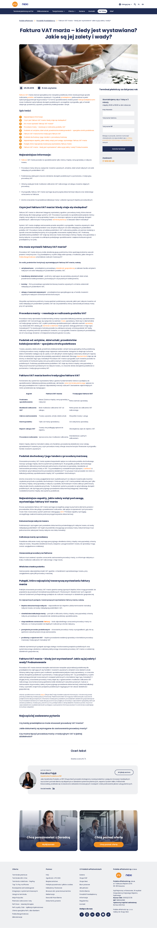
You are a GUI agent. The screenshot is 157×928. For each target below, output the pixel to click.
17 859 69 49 (108, 161)
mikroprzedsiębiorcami (86, 100)
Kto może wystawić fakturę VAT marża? (38, 124)
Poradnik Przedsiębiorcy (46, 21)
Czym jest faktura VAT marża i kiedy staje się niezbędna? (45, 120)
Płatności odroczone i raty (22, 901)
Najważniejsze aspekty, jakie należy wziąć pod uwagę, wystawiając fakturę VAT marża (55, 140)
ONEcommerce (43, 11)
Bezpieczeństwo (52, 881)
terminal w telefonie (50, 326)
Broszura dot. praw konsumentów (58, 891)
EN (143, 4)
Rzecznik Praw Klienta (54, 898)
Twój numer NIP (108, 126)
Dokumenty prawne (53, 901)
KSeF (112, 11)
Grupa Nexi (84, 881)
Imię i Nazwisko (107, 110)
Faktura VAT (23, 95)
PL (139, 4)
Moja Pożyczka (17, 898)
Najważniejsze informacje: (33, 117)
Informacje (84, 898)
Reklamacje (50, 894)
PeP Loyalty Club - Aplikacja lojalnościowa (27, 907)
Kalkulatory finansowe (54, 888)
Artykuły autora (124, 772)
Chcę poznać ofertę (108, 844)
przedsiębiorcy (66, 97)
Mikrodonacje (17, 917)
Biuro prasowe (85, 885)
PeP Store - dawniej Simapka (23, 904)
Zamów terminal (118, 149)
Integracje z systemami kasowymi (25, 891)
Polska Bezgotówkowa (27, 257)
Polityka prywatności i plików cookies (59, 885)
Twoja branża (57, 11)
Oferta (71, 11)
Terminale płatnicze (19, 875)
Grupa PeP (83, 878)
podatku (30, 97)
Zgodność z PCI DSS (53, 878)
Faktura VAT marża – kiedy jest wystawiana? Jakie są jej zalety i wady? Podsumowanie (56, 147)
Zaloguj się (126, 4)
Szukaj (135, 4)
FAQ (47, 875)
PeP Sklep (102, 11)
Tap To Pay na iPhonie (20, 885)
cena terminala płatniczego (75, 383)
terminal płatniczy (59, 220)
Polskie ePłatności (26, 21)
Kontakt (92, 11)
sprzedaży (89, 323)
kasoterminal (82, 356)
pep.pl (43, 695)
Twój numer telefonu (109, 118)
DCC (62, 512)
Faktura (24, 160)
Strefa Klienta (85, 891)
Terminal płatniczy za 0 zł (23, 11)
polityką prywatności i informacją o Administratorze (117, 139)
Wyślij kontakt (48, 844)
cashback (87, 468)
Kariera (82, 11)
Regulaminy (84, 901)
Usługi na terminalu (19, 894)
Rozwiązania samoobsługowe (23, 888)
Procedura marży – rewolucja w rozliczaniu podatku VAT (44, 127)
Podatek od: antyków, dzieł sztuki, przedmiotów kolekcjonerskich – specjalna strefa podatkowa (59, 130)
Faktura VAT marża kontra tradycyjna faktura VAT (42, 134)
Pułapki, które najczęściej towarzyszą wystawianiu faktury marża (48, 144)
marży (63, 321)
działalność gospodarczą (65, 268)
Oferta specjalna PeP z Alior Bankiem (26, 911)
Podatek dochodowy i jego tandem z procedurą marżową (45, 137)
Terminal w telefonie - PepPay (23, 881)
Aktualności (84, 888)
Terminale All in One (19, 878)
